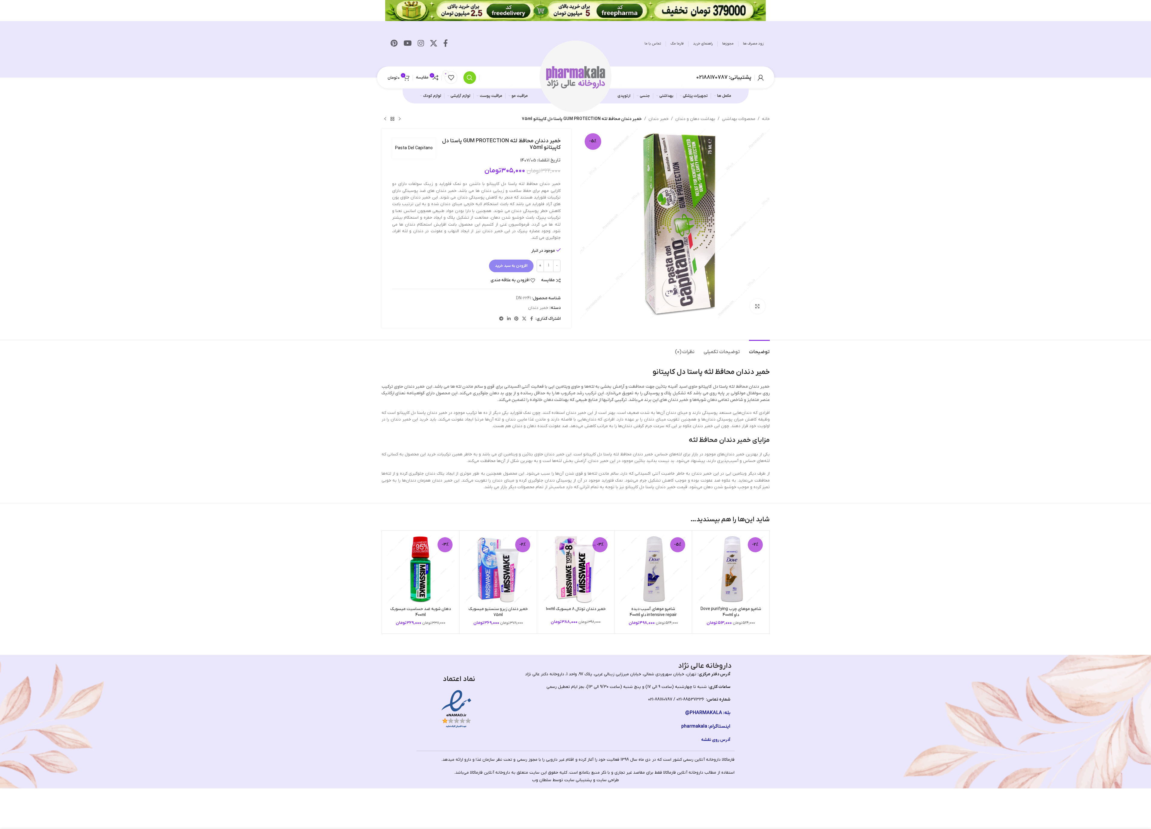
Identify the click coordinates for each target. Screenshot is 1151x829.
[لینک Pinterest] (394, 44)
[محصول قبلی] (399, 119)
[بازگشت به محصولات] (392, 119)
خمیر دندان (658, 119)
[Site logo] (576, 77)
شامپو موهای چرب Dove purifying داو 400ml (731, 612)
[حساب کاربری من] (761, 78)
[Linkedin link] (508, 319)
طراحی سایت (607, 780)
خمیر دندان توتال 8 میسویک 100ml (576, 609)
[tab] (759, 349)
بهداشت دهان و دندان (695, 119)
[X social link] (433, 44)
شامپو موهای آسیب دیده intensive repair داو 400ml (653, 612)
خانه (766, 119)
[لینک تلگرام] (501, 319)
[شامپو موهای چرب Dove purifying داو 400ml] (731, 569)
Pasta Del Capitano (414, 148)
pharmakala (694, 726)
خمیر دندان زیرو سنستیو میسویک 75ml (498, 612)
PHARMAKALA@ (703, 713)
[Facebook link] (445, 44)
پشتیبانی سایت (578, 780)
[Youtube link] (408, 44)
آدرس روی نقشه (715, 740)
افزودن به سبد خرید (511, 265)
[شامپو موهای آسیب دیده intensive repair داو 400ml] (653, 569)
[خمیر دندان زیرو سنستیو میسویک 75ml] (498, 569)
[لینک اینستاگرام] (421, 44)
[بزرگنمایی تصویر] (757, 306)
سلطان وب (541, 780)
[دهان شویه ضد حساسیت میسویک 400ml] (421, 569)
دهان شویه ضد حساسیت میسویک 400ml (420, 612)
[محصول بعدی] (385, 119)
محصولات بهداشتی (738, 119)
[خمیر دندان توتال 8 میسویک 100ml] (576, 569)
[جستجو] (469, 78)
